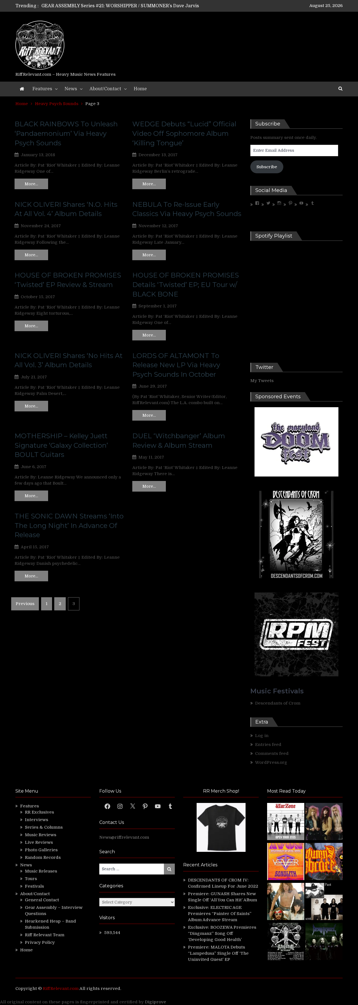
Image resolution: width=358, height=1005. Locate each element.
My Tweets (262, 380)
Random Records (43, 857)
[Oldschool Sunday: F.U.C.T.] (324, 902)
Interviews (36, 819)
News (71, 88)
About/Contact (105, 88)
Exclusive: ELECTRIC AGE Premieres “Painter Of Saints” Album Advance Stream (219, 913)
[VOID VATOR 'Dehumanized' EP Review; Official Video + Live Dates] (285, 862)
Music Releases (41, 871)
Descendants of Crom (277, 703)
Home (140, 88)
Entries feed (268, 744)
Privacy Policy (40, 942)
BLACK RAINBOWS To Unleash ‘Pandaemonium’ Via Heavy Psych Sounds (66, 133)
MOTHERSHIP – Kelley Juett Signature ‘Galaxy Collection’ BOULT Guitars (61, 445)
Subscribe (266, 166)
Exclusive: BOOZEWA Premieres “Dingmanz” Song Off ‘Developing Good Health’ (222, 933)
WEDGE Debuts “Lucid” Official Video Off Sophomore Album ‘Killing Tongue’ (184, 133)
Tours (31, 878)
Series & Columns (44, 827)
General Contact (42, 899)
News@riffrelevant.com (124, 837)
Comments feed (272, 753)
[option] (126, 6)
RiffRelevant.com (61, 988)
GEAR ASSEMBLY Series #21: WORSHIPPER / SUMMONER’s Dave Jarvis (120, 5)
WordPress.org (271, 762)
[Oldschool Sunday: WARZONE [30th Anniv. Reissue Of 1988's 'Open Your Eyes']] (285, 822)
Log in (261, 735)
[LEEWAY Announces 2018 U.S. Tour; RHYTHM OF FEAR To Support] (285, 942)
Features (42, 88)
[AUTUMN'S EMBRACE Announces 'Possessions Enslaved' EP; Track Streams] (324, 862)
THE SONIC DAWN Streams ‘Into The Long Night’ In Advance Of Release (69, 525)
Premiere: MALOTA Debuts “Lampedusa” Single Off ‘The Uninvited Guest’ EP (218, 953)
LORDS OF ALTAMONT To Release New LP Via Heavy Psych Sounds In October (176, 365)
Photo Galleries (41, 849)
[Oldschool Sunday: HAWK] (324, 822)
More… (31, 184)
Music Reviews (40, 834)
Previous (25, 603)
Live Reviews (39, 842)
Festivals (34, 886)
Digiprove (155, 1001)
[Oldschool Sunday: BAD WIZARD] (285, 902)
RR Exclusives (39, 812)
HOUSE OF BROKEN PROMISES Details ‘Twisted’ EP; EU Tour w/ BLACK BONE (185, 284)
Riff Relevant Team (44, 934)
